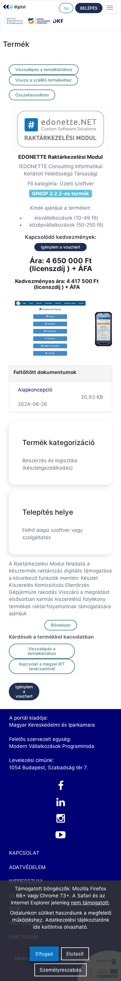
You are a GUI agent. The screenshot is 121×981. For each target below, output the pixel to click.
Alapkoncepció (35, 390)
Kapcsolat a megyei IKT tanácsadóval (42, 666)
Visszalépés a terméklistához (43, 69)
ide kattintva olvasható (60, 927)
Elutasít (75, 954)
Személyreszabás (60, 970)
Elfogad (44, 954)
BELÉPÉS (89, 8)
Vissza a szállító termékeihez (43, 79)
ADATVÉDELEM (27, 867)
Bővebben (60, 625)
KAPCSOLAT (24, 853)
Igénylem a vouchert (60, 246)
